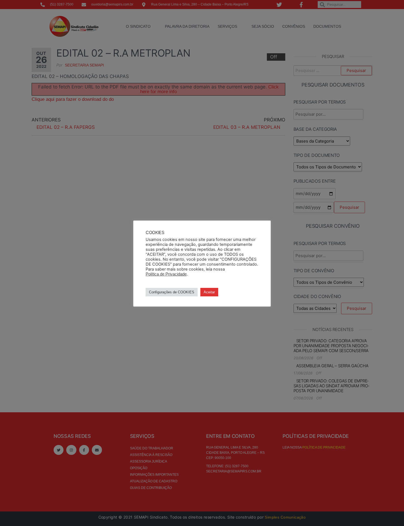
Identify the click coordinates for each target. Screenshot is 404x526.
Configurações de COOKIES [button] (171, 292)
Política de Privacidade (166, 274)
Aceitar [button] (209, 292)
